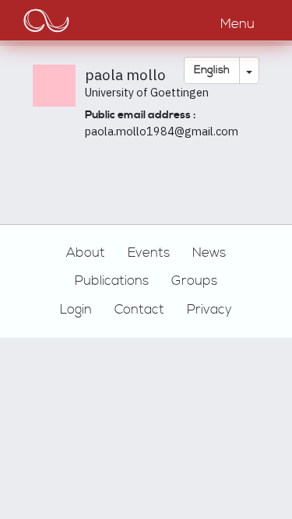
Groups (194, 280)
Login (76, 309)
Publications (112, 280)
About (85, 252)
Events (149, 252)
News (209, 252)
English (212, 70)
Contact (139, 309)
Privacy (209, 309)
